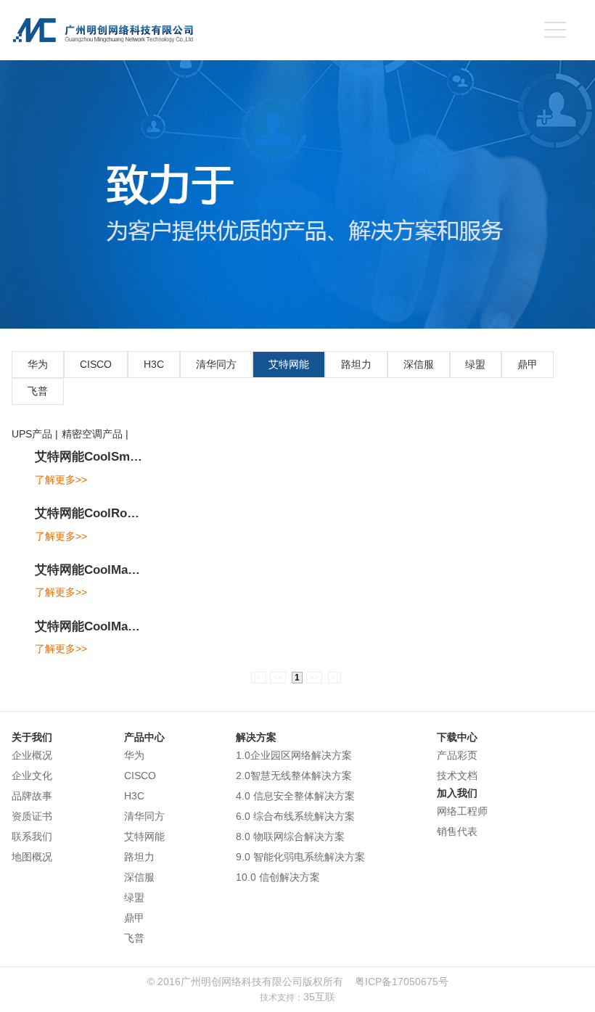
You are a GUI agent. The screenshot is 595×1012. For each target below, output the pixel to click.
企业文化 (32, 775)
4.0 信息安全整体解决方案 (295, 796)
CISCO (96, 364)
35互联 (319, 997)
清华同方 (216, 364)
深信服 (418, 364)
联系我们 (32, 836)
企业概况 (32, 755)
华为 (38, 364)
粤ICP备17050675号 (401, 981)
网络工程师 (462, 811)
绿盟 (475, 364)
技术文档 (457, 775)
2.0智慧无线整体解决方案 (294, 775)
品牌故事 (32, 796)
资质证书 (32, 816)
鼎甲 (527, 364)
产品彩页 (457, 755)
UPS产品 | (35, 434)
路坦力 (356, 364)
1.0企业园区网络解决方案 (294, 755)
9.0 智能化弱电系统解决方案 (300, 857)
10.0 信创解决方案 (278, 877)
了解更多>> (61, 479)
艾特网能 (288, 364)
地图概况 (32, 857)
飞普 (38, 391)
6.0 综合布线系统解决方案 (295, 816)
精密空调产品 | (95, 434)
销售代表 (457, 831)
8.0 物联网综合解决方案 (290, 836)
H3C (154, 364)
